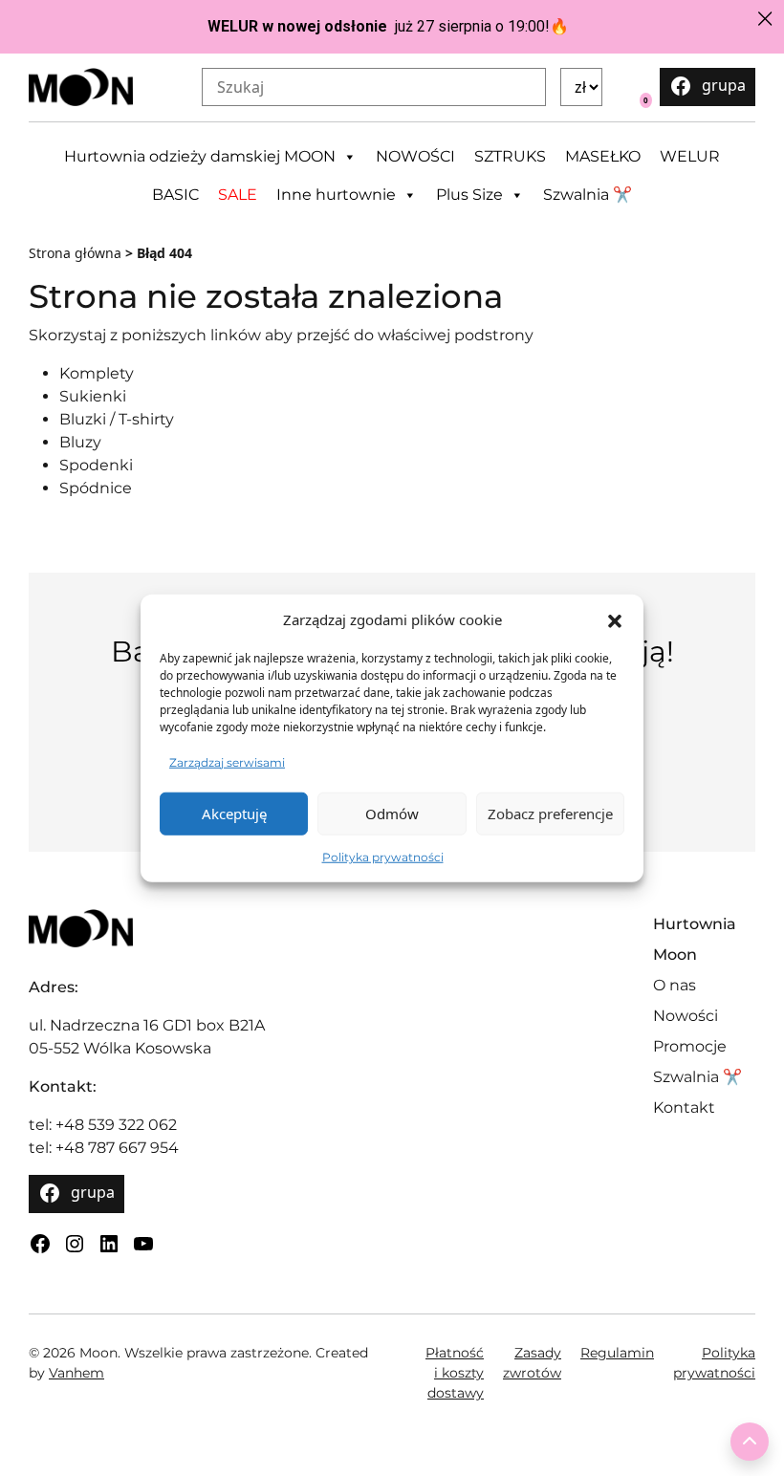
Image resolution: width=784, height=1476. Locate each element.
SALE (237, 194)
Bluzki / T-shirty (116, 419)
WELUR (690, 156)
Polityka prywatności (383, 856)
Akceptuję (234, 813)
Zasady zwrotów (532, 1362)
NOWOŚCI (415, 156)
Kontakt (684, 1107)
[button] (614, 619)
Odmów (392, 813)
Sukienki (92, 396)
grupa (724, 85)
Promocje (690, 1046)
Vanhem (76, 1372)
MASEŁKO (603, 156)
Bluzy (80, 442)
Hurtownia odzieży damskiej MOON (200, 156)
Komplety (96, 373)
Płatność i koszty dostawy (454, 1372)
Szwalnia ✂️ (587, 194)
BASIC (175, 194)
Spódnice (95, 488)
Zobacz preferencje (550, 813)
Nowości (685, 1016)
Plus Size (469, 194)
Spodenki (96, 465)
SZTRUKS (510, 156)
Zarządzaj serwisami (227, 761)
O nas (674, 985)
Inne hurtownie (336, 194)
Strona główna (75, 253)
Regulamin (617, 1352)
